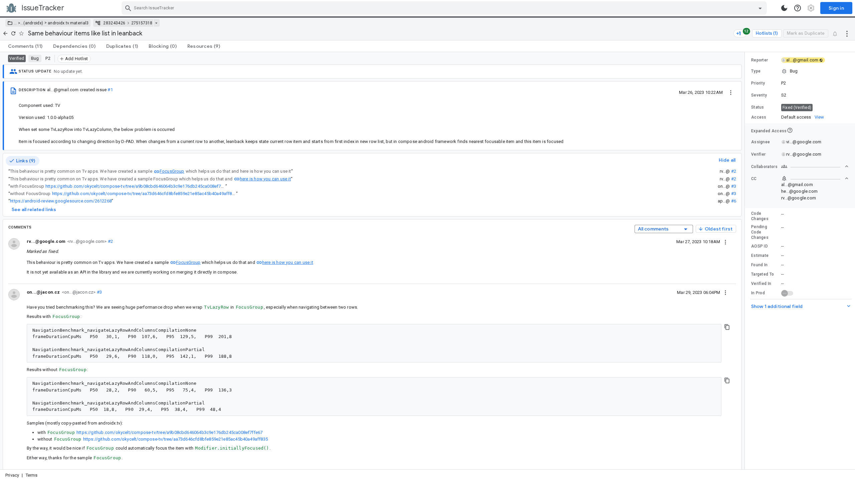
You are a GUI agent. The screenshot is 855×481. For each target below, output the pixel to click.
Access (758, 117)
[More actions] (847, 33)
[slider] (745, 260)
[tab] (25, 46)
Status (757, 107)
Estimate (759, 255)
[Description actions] (730, 92)
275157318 (141, 23)
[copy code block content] (727, 327)
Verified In (761, 283)
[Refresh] (13, 33)
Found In (759, 265)
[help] (797, 8)
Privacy (12, 475)
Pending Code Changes (759, 232)
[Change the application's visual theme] (784, 8)
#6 (733, 200)
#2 (733, 171)
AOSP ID (759, 246)
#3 (733, 186)
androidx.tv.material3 (68, 23)
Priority (758, 83)
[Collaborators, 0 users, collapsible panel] (815, 166)
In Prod (758, 293)
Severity (759, 95)
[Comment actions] (725, 241)
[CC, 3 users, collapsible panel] (815, 178)
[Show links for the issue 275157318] (156, 23)
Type (755, 71)
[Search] (128, 8)
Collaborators (764, 166)
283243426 (114, 23)
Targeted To (762, 274)
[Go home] (5, 33)
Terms (32, 475)
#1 (110, 89)
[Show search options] (760, 8)
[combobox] (445, 8)
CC (754, 178)
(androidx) (33, 23)
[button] (18, 23)
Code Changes (759, 216)
